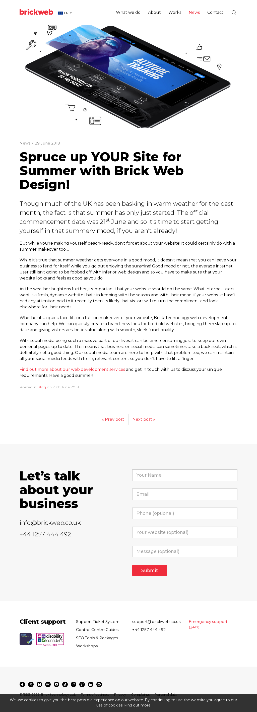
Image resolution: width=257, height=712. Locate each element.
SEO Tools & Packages (97, 637)
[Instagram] (73, 684)
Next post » (144, 419)
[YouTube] (56, 684)
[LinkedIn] (90, 684)
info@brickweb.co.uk (50, 522)
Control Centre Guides (97, 629)
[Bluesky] (39, 684)
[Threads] (48, 684)
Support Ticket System (97, 621)
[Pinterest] (82, 684)
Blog (41, 387)
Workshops (87, 646)
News (25, 143)
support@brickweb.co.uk (156, 621)
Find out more (137, 705)
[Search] (233, 13)
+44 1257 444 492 (45, 534)
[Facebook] (22, 684)
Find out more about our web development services (72, 369)
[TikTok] (65, 684)
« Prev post (113, 419)
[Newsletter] (99, 684)
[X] (31, 684)
